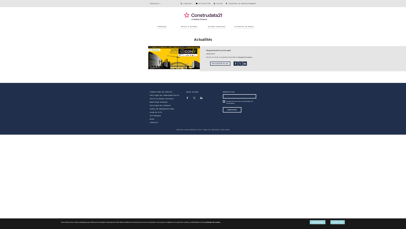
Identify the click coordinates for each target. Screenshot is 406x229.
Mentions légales (159, 102)
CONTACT (188, 3)
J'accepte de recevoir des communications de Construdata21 (239, 102)
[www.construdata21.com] (203, 16)
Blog (152, 119)
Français (154, 3)
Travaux (161, 26)
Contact (154, 122)
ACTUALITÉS (204, 3)
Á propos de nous (244, 26)
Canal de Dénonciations (162, 109)
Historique (155, 115)
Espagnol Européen (245, 57)
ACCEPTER (337, 222)
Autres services (217, 26)
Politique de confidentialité (164, 95)
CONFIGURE (317, 222)
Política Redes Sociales (162, 99)
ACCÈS (219, 3)
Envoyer (232, 110)
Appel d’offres (189, 26)
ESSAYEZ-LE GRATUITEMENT (242, 3)
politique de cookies (160, 105)
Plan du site (156, 112)
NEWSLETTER (229, 92)
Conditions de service (161, 92)
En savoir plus (220, 63)
